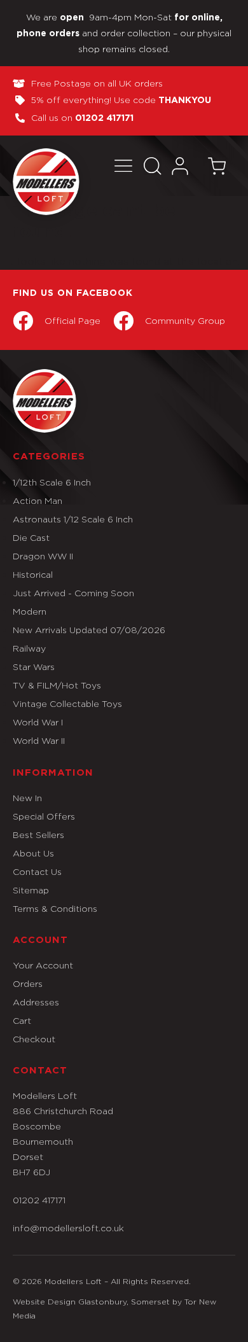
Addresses (36, 1002)
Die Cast (31, 537)
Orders (28, 983)
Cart (22, 1020)
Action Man (37, 500)
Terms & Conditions (55, 908)
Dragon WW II (43, 556)
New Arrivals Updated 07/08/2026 (89, 629)
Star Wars (34, 666)
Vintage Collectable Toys (67, 703)
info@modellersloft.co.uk (68, 1228)
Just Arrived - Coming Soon (73, 593)
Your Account (43, 965)
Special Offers (44, 816)
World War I (38, 722)
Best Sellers (38, 834)
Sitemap (31, 890)
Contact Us (37, 871)
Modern (29, 611)
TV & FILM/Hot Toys (57, 685)
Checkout (34, 1039)
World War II (39, 740)
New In (27, 797)
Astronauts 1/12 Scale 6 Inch (73, 519)
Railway (29, 648)
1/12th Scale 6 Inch (52, 482)
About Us (33, 853)
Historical (33, 574)
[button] (123, 166)
